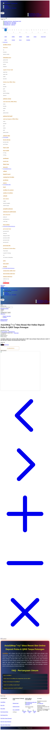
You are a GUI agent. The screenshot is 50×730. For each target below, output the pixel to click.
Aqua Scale (43, 36)
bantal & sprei (6, 174)
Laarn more (16, 332)
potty (4, 260)
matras (5, 183)
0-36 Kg (4, 155)
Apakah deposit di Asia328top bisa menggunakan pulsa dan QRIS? (16, 678)
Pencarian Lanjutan (4, 308)
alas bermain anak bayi (9, 273)
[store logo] (11, 19)
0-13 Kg (4, 152)
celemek (5, 195)
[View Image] (1, 637)
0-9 (45, 32)
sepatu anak (5, 74)
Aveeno (13, 39)
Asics (5, 39)
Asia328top (3, 702)
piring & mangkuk (6, 203)
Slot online (3, 708)
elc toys (4, 281)
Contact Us (37, 15)
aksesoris (4, 95)
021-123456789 (16, 709)
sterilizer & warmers (8, 190)
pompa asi (5, 216)
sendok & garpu (6, 205)
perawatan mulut (6, 240)
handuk (5, 266)
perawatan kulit (6, 231)
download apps (14, 3)
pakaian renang (7, 98)
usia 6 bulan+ (5, 144)
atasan (4, 84)
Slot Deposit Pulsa (4, 711)
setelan (4, 91)
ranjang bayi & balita (8, 177)
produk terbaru (7, 44)
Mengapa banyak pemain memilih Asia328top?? (13, 688)
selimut (5, 171)
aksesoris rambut (6, 54)
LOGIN (37, 13)
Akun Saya (3, 285)
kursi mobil (6, 150)
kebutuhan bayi (7, 57)
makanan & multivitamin (9, 211)
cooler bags (5, 221)
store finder (13, 23)
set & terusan (5, 62)
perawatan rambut (6, 237)
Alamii (27, 36)
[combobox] (7, 307)
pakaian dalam (5, 112)
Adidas (13, 36)
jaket (4, 110)
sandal (4, 76)
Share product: (4, 350)
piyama (4, 64)
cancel (2, 309)
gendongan (6, 158)
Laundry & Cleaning (7, 253)
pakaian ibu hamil (7, 116)
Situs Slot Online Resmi (5, 724)
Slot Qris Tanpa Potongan (6, 721)
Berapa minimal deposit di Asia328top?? (11, 681)
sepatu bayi (5, 72)
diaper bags (6, 164)
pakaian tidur (5, 59)
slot (3, 255)
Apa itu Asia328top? (7, 675)
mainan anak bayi (7, 276)
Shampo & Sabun (6, 235)
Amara (35, 36)
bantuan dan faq (16, 706)
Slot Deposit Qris (4, 715)
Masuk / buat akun (7, 316)
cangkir (4, 201)
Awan (20, 39)
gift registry (14, 8)
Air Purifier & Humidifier (8, 257)
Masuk (2, 286)
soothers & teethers (8, 193)
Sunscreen (5, 233)
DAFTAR (39, 14)
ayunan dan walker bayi (9, 270)
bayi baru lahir (6, 142)
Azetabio (28, 39)
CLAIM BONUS (10, 348)
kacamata (5, 52)
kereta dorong (6, 139)
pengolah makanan (8, 208)
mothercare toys (6, 278)
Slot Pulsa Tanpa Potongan (6, 718)
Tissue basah (5, 250)
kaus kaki (5, 78)
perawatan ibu (6, 245)
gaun (4, 88)
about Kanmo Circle (17, 21)
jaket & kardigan (6, 93)
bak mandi (6, 263)
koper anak (6, 147)
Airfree (20, 36)
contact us (13, 24)
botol (4, 187)
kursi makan (6, 224)
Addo (5, 36)
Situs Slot (2, 705)
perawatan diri (5, 242)
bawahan (4, 86)
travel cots (5, 161)
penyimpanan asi (6, 219)
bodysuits (5, 66)
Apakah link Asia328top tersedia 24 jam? (11, 684)
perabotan (5, 180)
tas (3, 49)
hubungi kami (15, 703)
